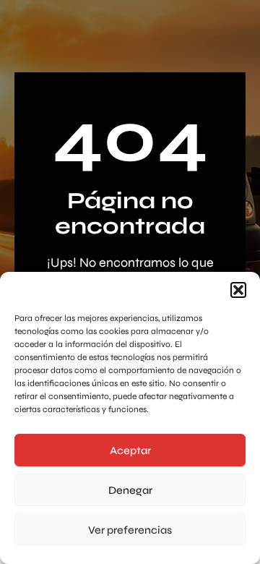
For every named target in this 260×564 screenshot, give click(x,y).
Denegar (130, 490)
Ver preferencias (130, 530)
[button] (238, 290)
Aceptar (130, 450)
